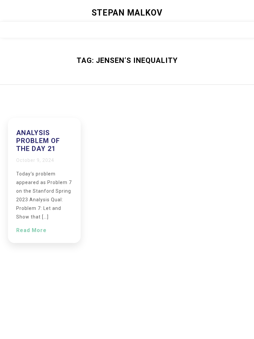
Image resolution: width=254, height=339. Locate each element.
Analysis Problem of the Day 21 (38, 141)
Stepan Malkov (127, 13)
